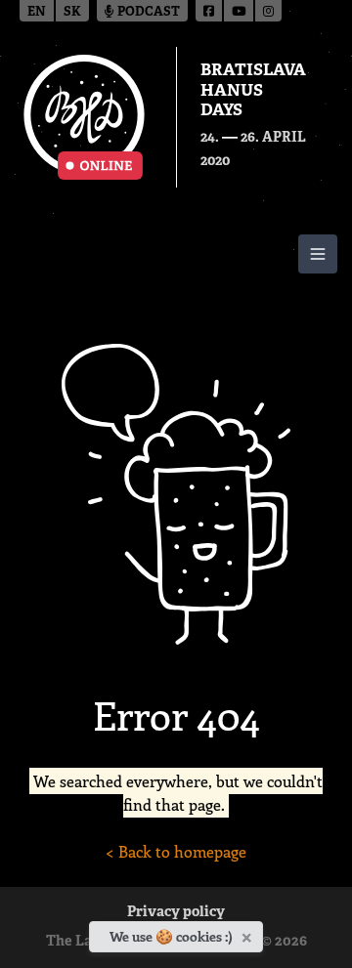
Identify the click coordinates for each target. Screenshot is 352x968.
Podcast (147, 12)
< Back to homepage (176, 851)
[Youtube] (239, 10)
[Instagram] (268, 10)
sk (72, 12)
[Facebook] (210, 10)
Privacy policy (176, 912)
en (36, 12)
